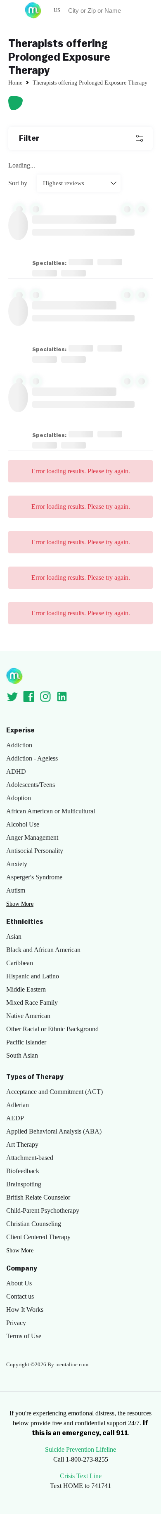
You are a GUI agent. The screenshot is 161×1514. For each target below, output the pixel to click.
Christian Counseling (33, 1223)
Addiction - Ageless (32, 758)
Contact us (20, 1296)
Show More (19, 904)
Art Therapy (22, 1144)
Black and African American (43, 949)
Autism (15, 890)
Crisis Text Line (81, 1475)
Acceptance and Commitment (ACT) (54, 1091)
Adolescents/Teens (30, 784)
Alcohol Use (22, 824)
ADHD (16, 771)
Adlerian (17, 1104)
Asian (13, 936)
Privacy (16, 1322)
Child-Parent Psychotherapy (42, 1210)
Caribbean (19, 962)
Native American (28, 1015)
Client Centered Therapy (38, 1236)
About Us (19, 1283)
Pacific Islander (26, 1042)
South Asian (22, 1055)
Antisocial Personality (34, 850)
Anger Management (32, 837)
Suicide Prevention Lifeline (80, 1449)
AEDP (15, 1118)
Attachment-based (29, 1157)
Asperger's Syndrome (34, 877)
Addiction (19, 745)
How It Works (24, 1309)
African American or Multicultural (50, 811)
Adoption (18, 797)
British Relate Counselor (38, 1197)
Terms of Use (23, 1335)
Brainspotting (23, 1184)
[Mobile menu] (10, 10)
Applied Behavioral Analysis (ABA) (54, 1131)
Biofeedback (22, 1170)
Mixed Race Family (32, 1002)
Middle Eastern (26, 989)
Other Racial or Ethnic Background (52, 1028)
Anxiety (16, 863)
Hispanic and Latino (32, 976)
